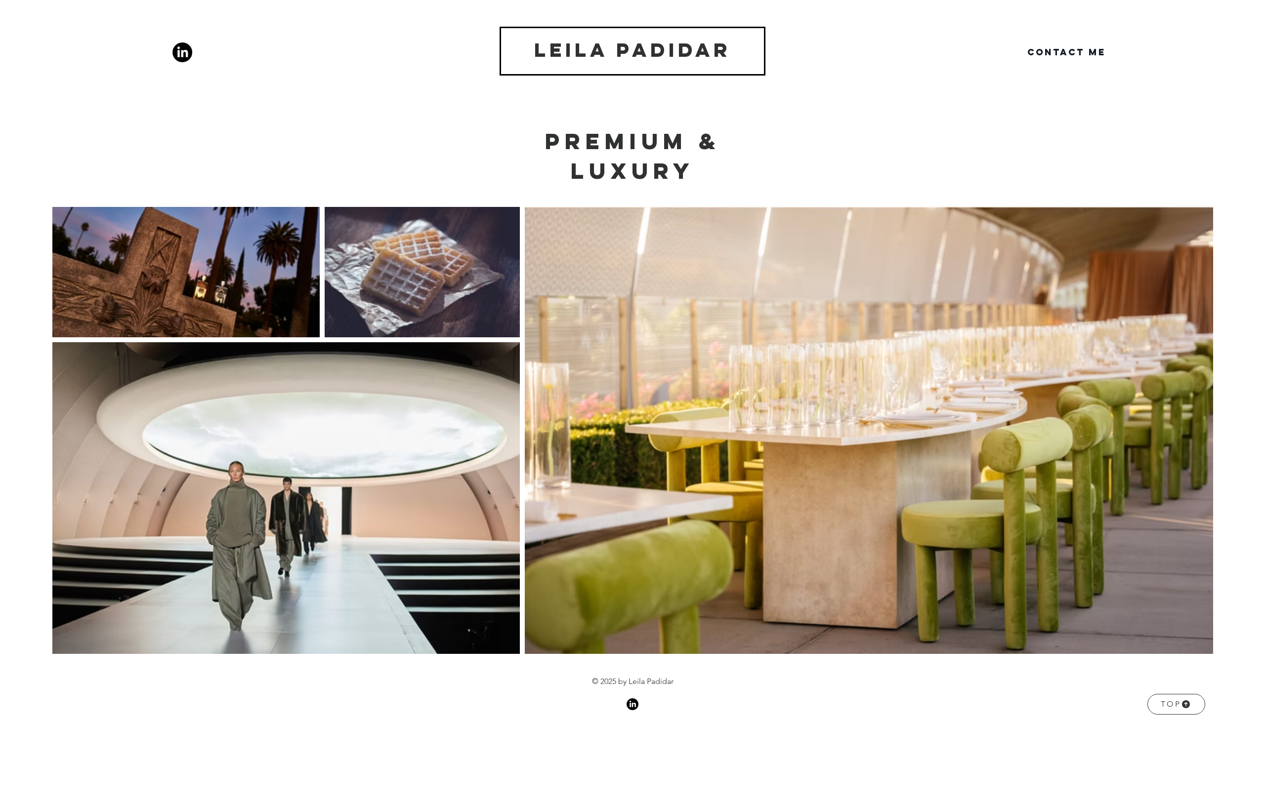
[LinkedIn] (182, 52)
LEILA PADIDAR (632, 50)
